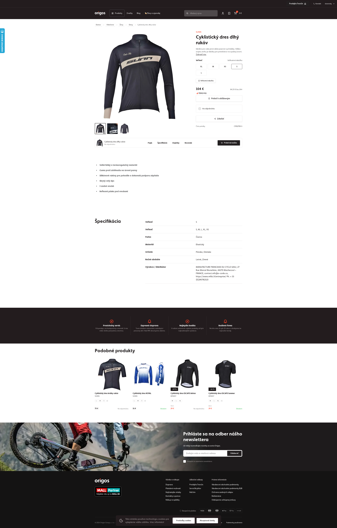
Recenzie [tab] (188, 143)
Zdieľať (220, 118)
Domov (98, 25)
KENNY (173, 396)
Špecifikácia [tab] (162, 143)
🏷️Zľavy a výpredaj (152, 13)
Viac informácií (157, 522)
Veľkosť (199, 60)
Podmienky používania (234, 523)
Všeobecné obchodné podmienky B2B (227, 488)
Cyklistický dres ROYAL (142, 393)
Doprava (169, 484)
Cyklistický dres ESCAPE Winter (183, 393)
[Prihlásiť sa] (223, 13)
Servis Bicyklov (195, 488)
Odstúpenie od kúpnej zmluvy (224, 500)
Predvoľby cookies (183, 520)
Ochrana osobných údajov (222, 492)
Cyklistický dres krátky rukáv (106, 393)
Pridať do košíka (230, 143)
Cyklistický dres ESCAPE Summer (222, 393)
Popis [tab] (150, 143)
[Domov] (102, 481)
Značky (130, 13)
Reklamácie (216, 496)
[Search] (187, 13)
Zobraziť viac (201, 54)
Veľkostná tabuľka (207, 81)
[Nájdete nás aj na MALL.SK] (108, 491)
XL (201, 66)
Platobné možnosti (173, 488)
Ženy (121, 25)
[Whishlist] (229, 13)
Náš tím (192, 492)
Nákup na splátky (173, 500)
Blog (138, 13)
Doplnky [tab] (175, 143)
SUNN (198, 32)
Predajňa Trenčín (296, 4)
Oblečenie (110, 25)
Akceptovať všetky (207, 520)
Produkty (118, 13)
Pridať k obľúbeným (220, 98)
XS (225, 66)
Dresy (131, 25)
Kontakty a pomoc (173, 496)
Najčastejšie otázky (173, 492)
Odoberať (234, 453)
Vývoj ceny (202, 93)
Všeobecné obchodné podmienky (225, 484)
